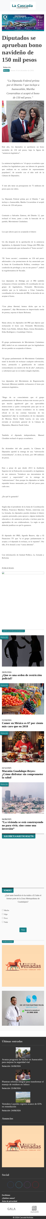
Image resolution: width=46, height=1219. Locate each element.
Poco (6, 918)
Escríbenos (6, 1195)
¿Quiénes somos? (8, 1198)
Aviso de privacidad (9, 1201)
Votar (23, 930)
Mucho (6, 910)
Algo (6, 914)
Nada (6, 922)
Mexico (6, 70)
